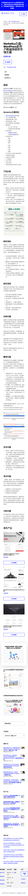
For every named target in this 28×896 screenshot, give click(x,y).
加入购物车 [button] (14, 562)
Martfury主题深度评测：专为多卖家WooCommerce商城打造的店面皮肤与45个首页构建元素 (13, 845)
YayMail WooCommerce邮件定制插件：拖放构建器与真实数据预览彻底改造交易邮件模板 (13, 856)
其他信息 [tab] (7, 74)
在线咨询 (24, 874)
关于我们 (23, 879)
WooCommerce (8, 90)
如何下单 (2, 872)
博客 (15, 872)
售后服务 (2, 883)
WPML (10, 132)
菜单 (24, 14)
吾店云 (19, 893)
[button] (22, 31)
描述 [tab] (6, 71)
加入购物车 (7, 62)
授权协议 (23, 882)
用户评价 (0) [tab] (8, 78)
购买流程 (2, 876)
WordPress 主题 (15, 21)
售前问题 (2, 880)
